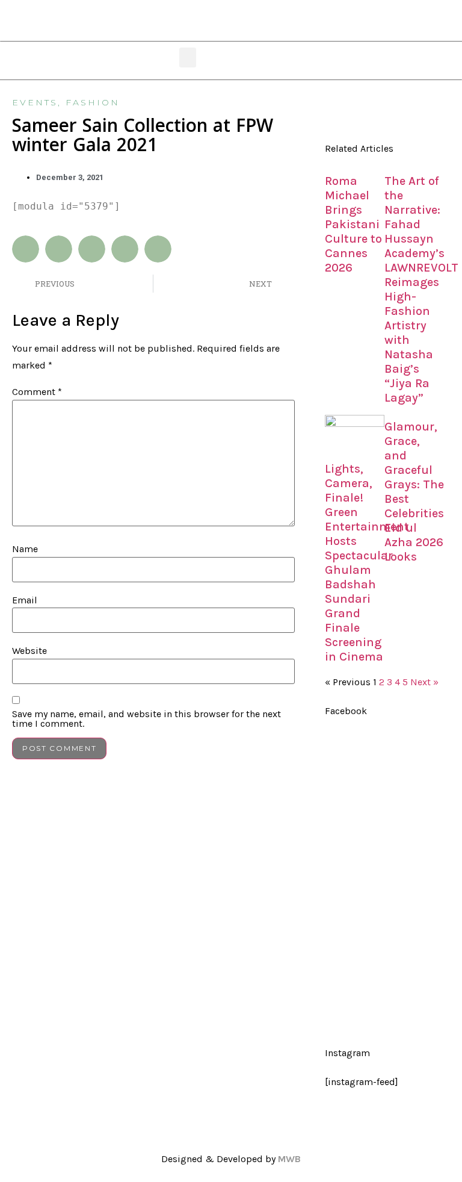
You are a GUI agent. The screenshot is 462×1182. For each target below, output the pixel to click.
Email (24, 600)
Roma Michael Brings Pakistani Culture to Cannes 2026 (353, 224)
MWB (289, 1159)
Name (25, 549)
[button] (187, 57)
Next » (424, 682)
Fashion (93, 102)
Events (35, 102)
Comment (37, 392)
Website (29, 651)
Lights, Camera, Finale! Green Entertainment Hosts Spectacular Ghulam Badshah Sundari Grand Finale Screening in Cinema (367, 563)
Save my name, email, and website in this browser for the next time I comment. (146, 719)
